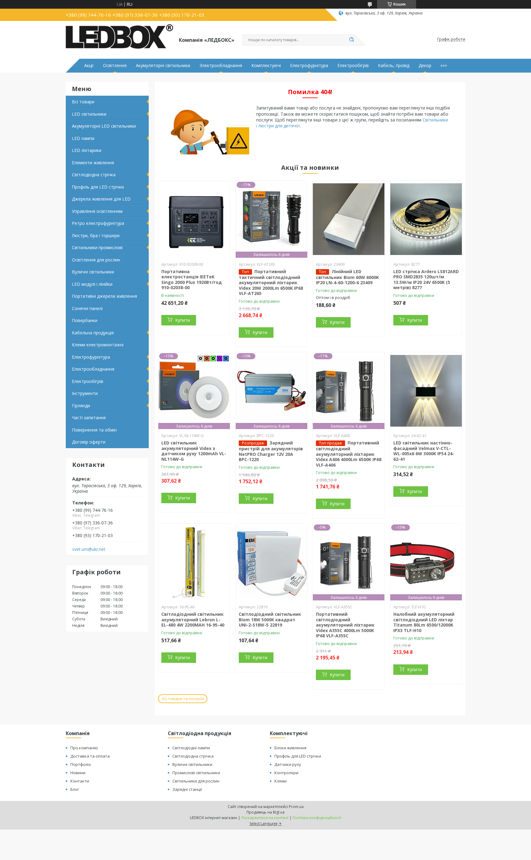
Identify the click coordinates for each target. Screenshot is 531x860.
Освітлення (115, 65)
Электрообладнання (220, 65)
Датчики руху (287, 764)
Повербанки (84, 320)
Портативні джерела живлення (104, 296)
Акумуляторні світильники (163, 65)
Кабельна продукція (93, 333)
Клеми (280, 781)
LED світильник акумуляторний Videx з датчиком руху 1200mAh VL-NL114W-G (193, 451)
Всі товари (83, 102)
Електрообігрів (353, 65)
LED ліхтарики (86, 150)
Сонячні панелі (87, 308)
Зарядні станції (187, 789)
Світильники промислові (97, 247)
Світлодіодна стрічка (94, 174)
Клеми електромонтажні (98, 345)
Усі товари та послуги (183, 698)
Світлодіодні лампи (191, 748)
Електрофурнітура (309, 65)
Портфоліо (80, 764)
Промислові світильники (196, 772)
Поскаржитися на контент (265, 817)
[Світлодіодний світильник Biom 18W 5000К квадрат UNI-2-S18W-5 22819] (271, 562)
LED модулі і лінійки (92, 284)
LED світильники (89, 114)
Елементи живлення (93, 162)
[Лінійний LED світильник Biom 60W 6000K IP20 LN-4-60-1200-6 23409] (348, 219)
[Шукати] (351, 40)
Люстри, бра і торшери (96, 235)
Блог (74, 789)
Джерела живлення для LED (101, 199)
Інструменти (85, 393)
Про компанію (84, 748)
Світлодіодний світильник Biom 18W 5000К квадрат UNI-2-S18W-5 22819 (270, 619)
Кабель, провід (393, 65)
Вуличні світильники (93, 272)
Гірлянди (81, 405)
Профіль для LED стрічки (98, 187)
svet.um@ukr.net (88, 549)
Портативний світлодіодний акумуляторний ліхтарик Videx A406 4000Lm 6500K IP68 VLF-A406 (348, 454)
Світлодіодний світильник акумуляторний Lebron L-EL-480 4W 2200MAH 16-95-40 (192, 619)
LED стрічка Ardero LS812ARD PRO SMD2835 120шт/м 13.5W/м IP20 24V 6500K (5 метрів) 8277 (426, 280)
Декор (425, 65)
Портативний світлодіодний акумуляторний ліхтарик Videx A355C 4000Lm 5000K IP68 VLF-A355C (345, 625)
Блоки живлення (290, 748)
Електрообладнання (93, 369)
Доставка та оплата (90, 756)
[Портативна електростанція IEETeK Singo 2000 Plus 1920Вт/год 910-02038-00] (194, 219)
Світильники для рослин (195, 781)
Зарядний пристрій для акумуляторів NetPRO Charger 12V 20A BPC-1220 (271, 451)
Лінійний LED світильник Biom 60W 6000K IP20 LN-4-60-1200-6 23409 (347, 277)
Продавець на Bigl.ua (265, 812)
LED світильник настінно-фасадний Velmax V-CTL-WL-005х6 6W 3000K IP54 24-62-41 (423, 451)
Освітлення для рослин (96, 260)
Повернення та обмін (94, 430)
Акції (89, 65)
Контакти (79, 781)
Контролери (286, 772)
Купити (182, 320)
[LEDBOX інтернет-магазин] (119, 39)
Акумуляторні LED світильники (104, 126)
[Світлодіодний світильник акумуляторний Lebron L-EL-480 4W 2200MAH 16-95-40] (194, 562)
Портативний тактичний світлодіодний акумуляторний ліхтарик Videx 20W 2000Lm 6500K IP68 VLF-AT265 (271, 283)
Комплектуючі (266, 65)
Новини (77, 772)
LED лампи (83, 138)
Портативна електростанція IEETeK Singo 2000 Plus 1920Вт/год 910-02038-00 (191, 280)
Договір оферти (88, 442)
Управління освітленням (97, 211)
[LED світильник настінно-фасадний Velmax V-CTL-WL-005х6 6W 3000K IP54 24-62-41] (426, 390)
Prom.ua (296, 806)
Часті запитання (89, 417)
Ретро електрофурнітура (98, 223)
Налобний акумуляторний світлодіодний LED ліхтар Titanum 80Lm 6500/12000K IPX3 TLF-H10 (423, 622)
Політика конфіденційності (317, 817)
